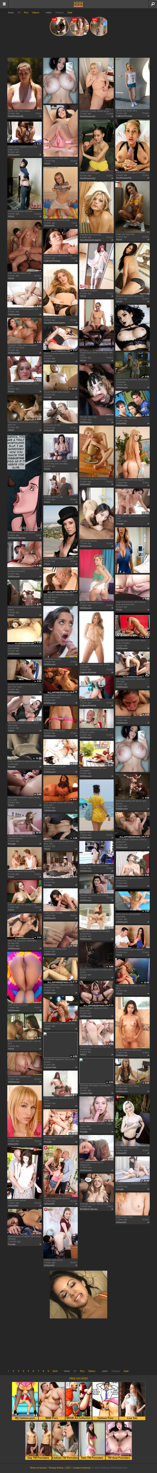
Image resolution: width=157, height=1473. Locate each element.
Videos (35, 12)
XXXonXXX (49, 226)
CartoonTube (50, 1067)
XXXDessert (14, 155)
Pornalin (48, 397)
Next (55, 1371)
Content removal (81, 1468)
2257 (68, 1468)
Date (69, 12)
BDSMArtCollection (17, 538)
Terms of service (38, 1468)
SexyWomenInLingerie (90, 240)
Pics (26, 12)
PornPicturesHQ (15, 116)
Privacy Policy (56, 1468)
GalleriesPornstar (124, 116)
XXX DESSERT (78, 4)
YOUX (47, 163)
